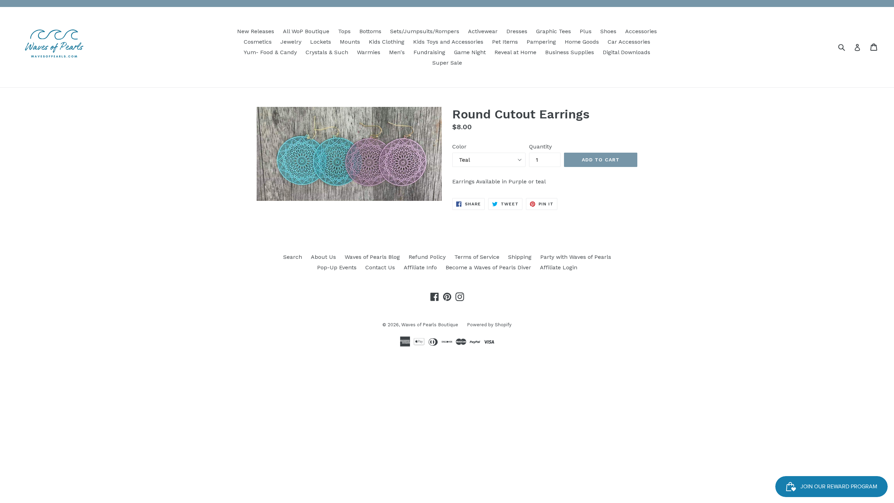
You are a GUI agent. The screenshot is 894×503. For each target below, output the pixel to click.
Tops (344, 31)
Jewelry (290, 41)
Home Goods (582, 41)
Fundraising (429, 52)
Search (292, 257)
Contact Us (380, 267)
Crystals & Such (327, 52)
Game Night (470, 52)
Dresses (516, 31)
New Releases (255, 31)
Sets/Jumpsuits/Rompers (424, 31)
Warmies (368, 52)
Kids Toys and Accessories (448, 41)
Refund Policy (427, 257)
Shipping (520, 257)
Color (459, 146)
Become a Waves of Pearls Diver (488, 267)
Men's (397, 52)
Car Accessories (629, 41)
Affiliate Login (558, 267)
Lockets (320, 41)
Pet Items (505, 41)
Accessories (641, 31)
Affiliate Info (420, 267)
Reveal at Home (515, 52)
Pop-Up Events (337, 267)
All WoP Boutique (306, 31)
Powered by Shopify (489, 324)
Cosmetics (258, 41)
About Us (323, 257)
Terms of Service (476, 257)
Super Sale (447, 62)
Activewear (483, 31)
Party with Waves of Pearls (575, 257)
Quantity (540, 146)
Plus (586, 31)
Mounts (350, 41)
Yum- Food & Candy (270, 52)
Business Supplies (569, 52)
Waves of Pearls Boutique (429, 324)
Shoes (608, 31)
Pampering (541, 41)
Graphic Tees (553, 31)
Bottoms (370, 31)
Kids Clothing (386, 41)
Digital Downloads (626, 52)
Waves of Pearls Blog (372, 257)
